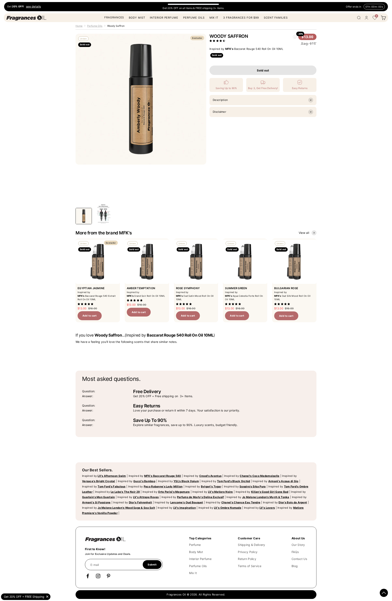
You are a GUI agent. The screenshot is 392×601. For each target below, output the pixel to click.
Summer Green (236, 288)
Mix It (213, 17)
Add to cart (89, 315)
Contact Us (299, 559)
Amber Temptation (141, 288)
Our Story (298, 544)
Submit (152, 564)
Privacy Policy (247, 552)
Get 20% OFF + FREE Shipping (24, 596)
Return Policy (247, 559)
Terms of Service (249, 566)
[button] (217, 40)
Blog (295, 566)
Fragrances (114, 17)
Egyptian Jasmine (91, 288)
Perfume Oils (194, 17)
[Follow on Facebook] (87, 576)
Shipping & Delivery (251, 544)
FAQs (295, 552)
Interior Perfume (164, 17)
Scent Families (276, 17)
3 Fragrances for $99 (241, 17)
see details (33, 6)
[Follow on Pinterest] (108, 576)
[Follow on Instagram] (98, 576)
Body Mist (137, 17)
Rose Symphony (188, 288)
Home (79, 25)
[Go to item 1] (84, 216)
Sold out (263, 70)
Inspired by (104, 475)
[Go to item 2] (103, 214)
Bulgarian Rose (286, 288)
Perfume (195, 544)
